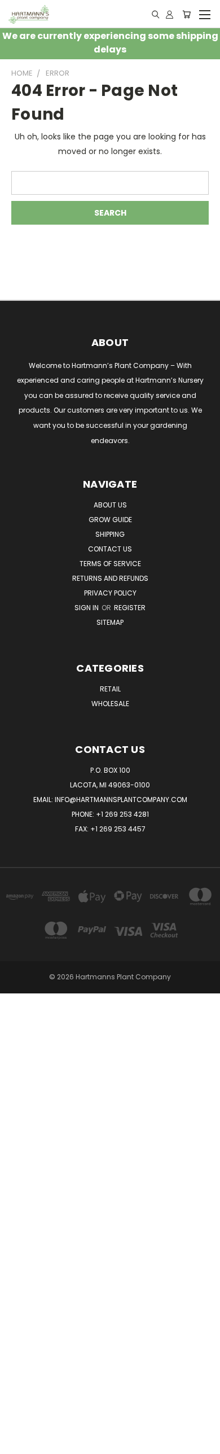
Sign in (87, 607)
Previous (17, 1443)
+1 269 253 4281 (122, 814)
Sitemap (110, 622)
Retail (110, 689)
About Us (110, 505)
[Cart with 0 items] (186, 14)
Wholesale (110, 703)
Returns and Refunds (110, 578)
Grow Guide (110, 519)
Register (130, 607)
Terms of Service (110, 563)
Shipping (110, 534)
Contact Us (110, 549)
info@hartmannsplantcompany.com (121, 799)
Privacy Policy (110, 593)
